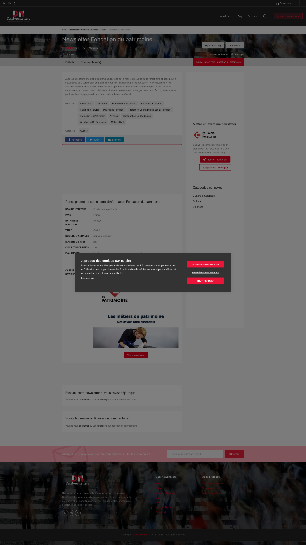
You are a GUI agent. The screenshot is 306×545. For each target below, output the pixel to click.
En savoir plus (88, 278)
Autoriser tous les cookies (205, 264)
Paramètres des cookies (205, 272)
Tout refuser (205, 281)
